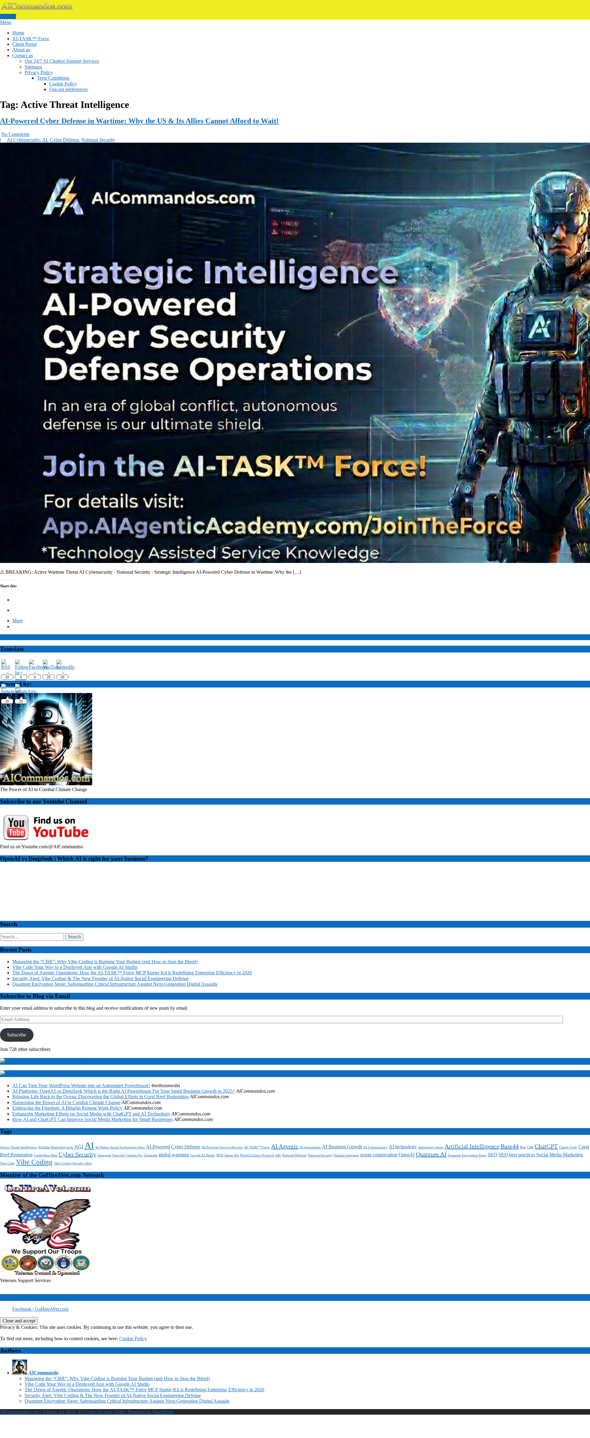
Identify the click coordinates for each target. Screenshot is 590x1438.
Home (18, 32)
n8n (278, 1155)
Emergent (104, 1155)
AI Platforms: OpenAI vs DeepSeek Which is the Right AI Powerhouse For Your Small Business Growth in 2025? (123, 1091)
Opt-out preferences (68, 89)
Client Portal (24, 44)
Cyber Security (77, 1154)
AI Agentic (284, 1146)
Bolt (523, 1147)
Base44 (510, 1146)
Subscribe (16, 1034)
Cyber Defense (64, 139)
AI (44, 139)
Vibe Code (7, 1163)
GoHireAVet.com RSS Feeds (53, 1061)
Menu (5, 22)
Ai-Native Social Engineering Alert (120, 1147)
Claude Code (568, 1147)
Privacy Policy (39, 72)
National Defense (294, 1155)
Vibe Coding (34, 1162)
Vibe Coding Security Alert (73, 1163)
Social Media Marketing (559, 1155)
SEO (492, 1155)
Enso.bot (118, 1155)
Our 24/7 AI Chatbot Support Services (62, 61)
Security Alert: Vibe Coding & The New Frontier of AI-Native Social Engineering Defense (100, 978)
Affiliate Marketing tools (55, 1147)
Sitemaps (33, 66)
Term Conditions (53, 78)
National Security (98, 139)
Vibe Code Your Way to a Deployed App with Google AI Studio (74, 967)
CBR (530, 1147)
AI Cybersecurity (23, 139)
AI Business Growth (342, 1147)
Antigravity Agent (430, 1147)
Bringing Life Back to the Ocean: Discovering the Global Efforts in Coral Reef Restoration (100, 1096)
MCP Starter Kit (227, 1155)
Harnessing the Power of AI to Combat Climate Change (66, 1102)
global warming (174, 1155)
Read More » (13, 637)
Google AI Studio (202, 1155)
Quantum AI (431, 1154)
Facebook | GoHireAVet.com (35, 1297)
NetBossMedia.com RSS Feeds (56, 1073)
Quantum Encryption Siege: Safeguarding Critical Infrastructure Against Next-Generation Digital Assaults (114, 984)
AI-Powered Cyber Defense (173, 1147)
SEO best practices (516, 1155)
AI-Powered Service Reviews (222, 1147)
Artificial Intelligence (472, 1146)
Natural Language (346, 1155)
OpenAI (407, 1155)
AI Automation (310, 1147)
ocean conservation (378, 1155)
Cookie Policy (63, 83)
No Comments (15, 134)
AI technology (403, 1147)
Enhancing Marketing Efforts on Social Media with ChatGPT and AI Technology (91, 1113)
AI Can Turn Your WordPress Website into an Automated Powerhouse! (81, 1085)
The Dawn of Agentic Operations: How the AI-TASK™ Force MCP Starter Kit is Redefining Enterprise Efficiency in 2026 (132, 972)
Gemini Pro (134, 1155)
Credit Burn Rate (45, 1155)
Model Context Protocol (257, 1155)
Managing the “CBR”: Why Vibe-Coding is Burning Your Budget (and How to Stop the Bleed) (105, 961)
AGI (78, 1147)
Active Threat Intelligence (18, 1147)
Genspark (150, 1155)
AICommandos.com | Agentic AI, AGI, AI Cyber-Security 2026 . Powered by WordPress (86, 1411)
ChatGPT (546, 1146)
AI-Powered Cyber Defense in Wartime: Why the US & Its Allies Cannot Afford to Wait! (139, 121)
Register (8, 16)
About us (21, 49)
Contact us (22, 55)
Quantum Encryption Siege (467, 1155)
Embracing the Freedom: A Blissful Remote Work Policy (67, 1108)
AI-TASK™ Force (30, 38)
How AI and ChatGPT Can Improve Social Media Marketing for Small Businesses (92, 1119)
